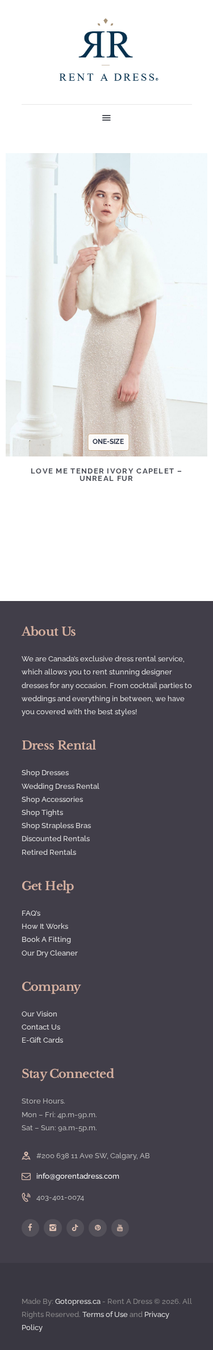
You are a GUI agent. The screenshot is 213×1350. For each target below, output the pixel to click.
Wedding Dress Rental (60, 786)
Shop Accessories (52, 799)
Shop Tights (42, 812)
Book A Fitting (46, 939)
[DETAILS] (70, 312)
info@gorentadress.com (77, 1176)
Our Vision (39, 1014)
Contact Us (41, 1027)
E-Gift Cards (42, 1040)
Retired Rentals (49, 852)
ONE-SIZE (108, 442)
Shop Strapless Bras (56, 825)
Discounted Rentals (56, 838)
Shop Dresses (45, 772)
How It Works (45, 926)
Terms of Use (105, 1314)
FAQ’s (31, 913)
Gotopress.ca (78, 1301)
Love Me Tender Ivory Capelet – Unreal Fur (106, 474)
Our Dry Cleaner (50, 953)
